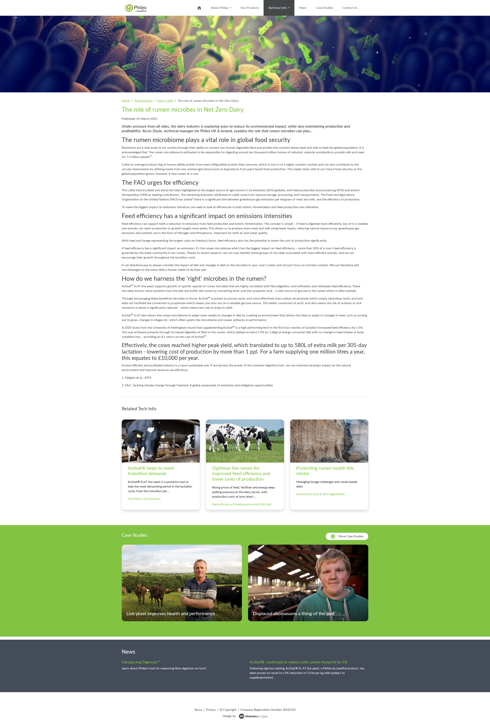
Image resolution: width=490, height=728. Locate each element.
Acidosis (302, 494)
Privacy (211, 709)
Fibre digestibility (333, 494)
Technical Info (281, 7)
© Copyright (228, 709)
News (303, 7)
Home (126, 100)
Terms (198, 709)
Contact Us (350, 7)
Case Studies (324, 7)
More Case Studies (350, 536)
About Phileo (220, 7)
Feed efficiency (222, 504)
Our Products (250, 7)
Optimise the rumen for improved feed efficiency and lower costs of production (241, 474)
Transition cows (139, 498)
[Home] (135, 8)
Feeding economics (247, 504)
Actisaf (156, 498)
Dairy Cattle (165, 100)
